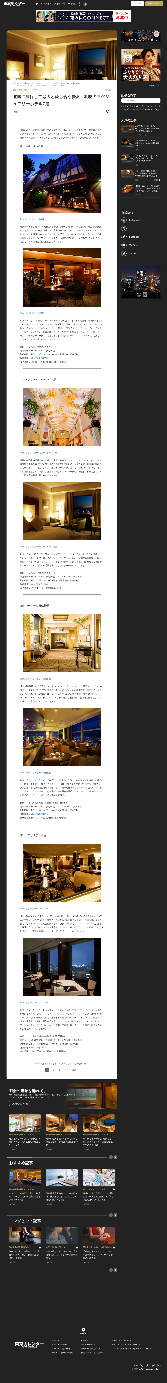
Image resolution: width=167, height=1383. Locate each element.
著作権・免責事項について (92, 1348)
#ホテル (125, 106)
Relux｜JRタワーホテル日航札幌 (35, 678)
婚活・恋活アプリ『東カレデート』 (126, 1344)
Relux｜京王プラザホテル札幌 (34, 908)
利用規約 (84, 1340)
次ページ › (63, 1069)
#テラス (125, 109)
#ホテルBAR (148, 109)
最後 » (74, 1069)
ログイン (137, 4)
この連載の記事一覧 (19, 1103)
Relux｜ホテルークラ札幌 (32, 219)
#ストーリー (136, 109)
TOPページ (56, 1340)
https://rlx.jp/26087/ (39, 1047)
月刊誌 (73, 4)
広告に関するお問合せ (61, 1348)
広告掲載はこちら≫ (154, 86)
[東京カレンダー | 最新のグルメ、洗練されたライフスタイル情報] (20, 4)
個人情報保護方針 (88, 1344)
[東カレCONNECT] (83, 16)
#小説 (158, 109)
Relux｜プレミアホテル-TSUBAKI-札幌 (38, 452)
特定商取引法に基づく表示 (92, 1352)
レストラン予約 (44, 4)
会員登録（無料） (154, 4)
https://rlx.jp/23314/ (39, 813)
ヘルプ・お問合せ (59, 1344)
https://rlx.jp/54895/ (39, 358)
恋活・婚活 (60, 4)
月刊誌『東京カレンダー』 (122, 1340)
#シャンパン (152, 106)
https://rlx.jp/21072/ (39, 584)
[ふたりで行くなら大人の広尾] (141, 65)
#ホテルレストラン (138, 106)
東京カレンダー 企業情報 (62, 1352)
